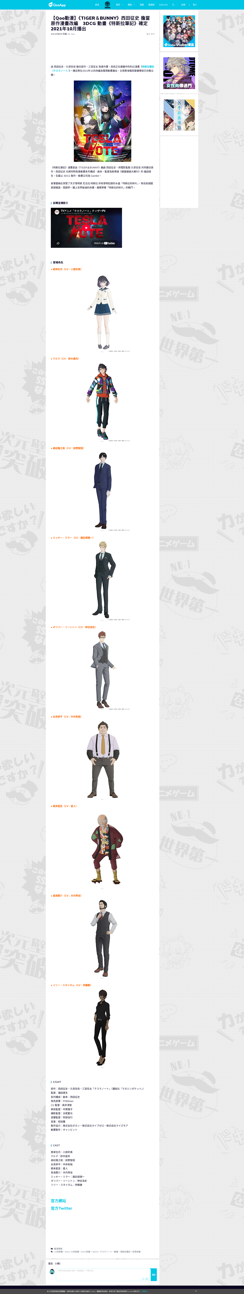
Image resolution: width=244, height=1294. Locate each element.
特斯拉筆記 (125, 1251)
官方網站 (58, 1200)
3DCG (95, 1251)
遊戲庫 (151, 4)
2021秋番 (85, 1251)
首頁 (97, 4)
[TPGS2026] (107, 4)
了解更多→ (145, 1291)
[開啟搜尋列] (173, 4)
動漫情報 (58, 1248)
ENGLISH (163, 4)
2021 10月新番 (72, 1251)
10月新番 (58, 1251)
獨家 (130, 4)
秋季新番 (136, 1251)
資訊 (118, 4)
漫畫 (142, 4)
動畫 (116, 1251)
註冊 (183, 4)
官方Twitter (61, 1208)
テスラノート (106, 1251)
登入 (195, 4)
